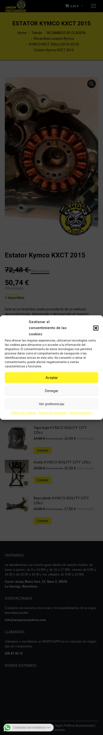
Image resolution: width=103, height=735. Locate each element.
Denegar (51, 391)
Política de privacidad (53, 413)
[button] (95, 328)
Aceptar (52, 378)
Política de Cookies (23, 413)
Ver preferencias (51, 404)
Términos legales (80, 413)
